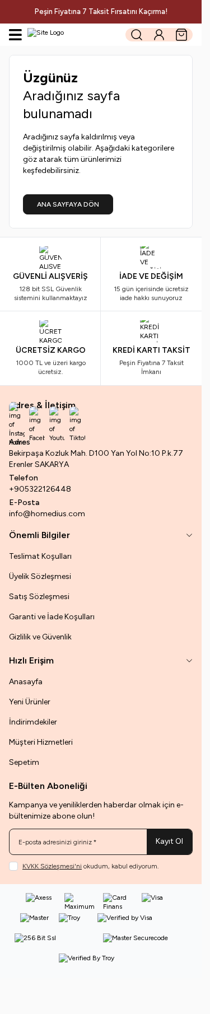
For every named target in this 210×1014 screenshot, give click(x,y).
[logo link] (72, 34)
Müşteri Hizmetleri (41, 742)
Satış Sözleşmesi (39, 596)
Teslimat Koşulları (40, 556)
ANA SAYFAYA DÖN (68, 204)
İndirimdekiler (33, 722)
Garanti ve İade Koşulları (52, 617)
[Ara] (136, 34)
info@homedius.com (47, 513)
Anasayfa (26, 681)
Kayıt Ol (169, 841)
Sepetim (24, 762)
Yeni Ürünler (29, 702)
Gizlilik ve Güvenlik (40, 637)
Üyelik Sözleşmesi (40, 576)
